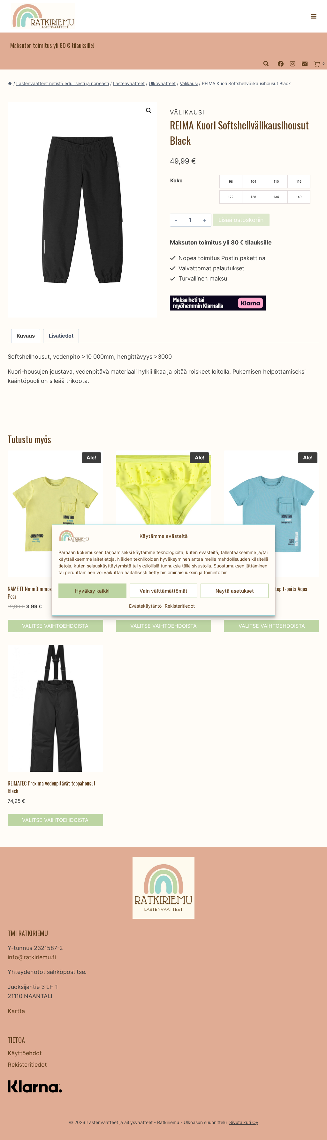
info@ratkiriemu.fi (32, 957)
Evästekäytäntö (145, 606)
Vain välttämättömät (163, 591)
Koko (176, 180)
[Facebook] (280, 63)
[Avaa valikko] (313, 16)
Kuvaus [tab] (26, 335)
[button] (149, 110)
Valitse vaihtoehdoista (55, 626)
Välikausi (187, 112)
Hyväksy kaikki (92, 591)
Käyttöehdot (25, 1053)
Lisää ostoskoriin (241, 219)
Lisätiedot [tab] (61, 335)
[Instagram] (292, 63)
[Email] (304, 63)
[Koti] (10, 83)
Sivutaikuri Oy (243, 1122)
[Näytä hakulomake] (266, 63)
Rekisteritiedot (180, 606)
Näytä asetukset (235, 591)
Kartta (16, 1011)
